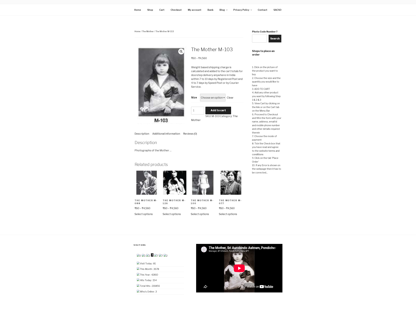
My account (194, 9)
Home (137, 9)
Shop (150, 9)
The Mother (148, 31)
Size (194, 97)
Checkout (176, 9)
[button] (181, 51)
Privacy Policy (241, 9)
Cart (161, 9)
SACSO (277, 9)
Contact (262, 9)
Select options (144, 214)
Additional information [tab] (166, 133)
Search (275, 38)
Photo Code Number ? (265, 31)
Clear (230, 97)
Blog (222, 9)
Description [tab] (142, 133)
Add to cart (218, 110)
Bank (210, 9)
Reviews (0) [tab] (190, 133)
